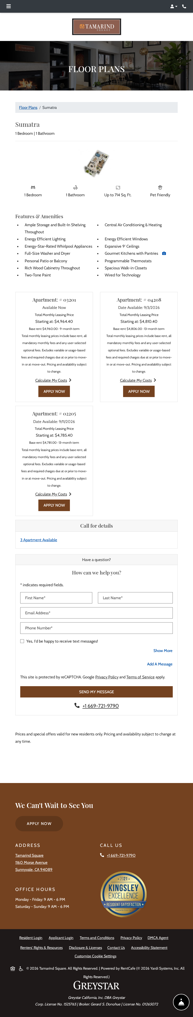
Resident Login (31, 937)
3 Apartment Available (38, 539)
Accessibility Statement (150, 947)
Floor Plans (28, 107)
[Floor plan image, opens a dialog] (96, 163)
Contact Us (116, 947)
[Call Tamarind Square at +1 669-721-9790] (184, 6)
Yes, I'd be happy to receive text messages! (62, 641)
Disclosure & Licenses (86, 947)
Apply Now (57, 391)
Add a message (160, 663)
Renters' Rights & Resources (42, 947)
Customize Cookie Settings (95, 956)
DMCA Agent (159, 937)
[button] (174, 6)
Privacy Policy (106, 676)
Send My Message (96, 691)
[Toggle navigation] (8, 6)
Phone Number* (38, 628)
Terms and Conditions (98, 937)
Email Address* (37, 613)
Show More (163, 650)
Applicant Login (62, 937)
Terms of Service (140, 676)
